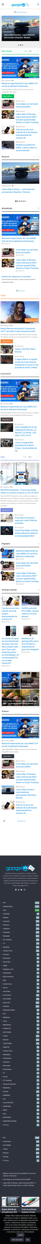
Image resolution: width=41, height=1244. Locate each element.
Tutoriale (6, 914)
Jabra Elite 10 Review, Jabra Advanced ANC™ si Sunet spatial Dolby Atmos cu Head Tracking (19, 703)
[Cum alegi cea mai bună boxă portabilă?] (8, 104)
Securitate (6, 962)
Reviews (9, 20)
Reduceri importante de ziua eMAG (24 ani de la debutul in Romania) (27, 554)
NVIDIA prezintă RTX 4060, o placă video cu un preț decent (26, 148)
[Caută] (38, 5)
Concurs (6, 1125)
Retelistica (6, 1088)
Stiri (30, 51)
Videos (5, 1036)
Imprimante (7, 973)
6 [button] (25, 201)
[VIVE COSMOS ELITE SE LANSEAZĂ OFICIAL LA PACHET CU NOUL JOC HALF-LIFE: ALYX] (7, 427)
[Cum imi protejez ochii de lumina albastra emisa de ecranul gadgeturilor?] (7, 530)
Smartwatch (7, 1058)
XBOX (5, 1110)
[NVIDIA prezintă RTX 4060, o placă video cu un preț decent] (8, 145)
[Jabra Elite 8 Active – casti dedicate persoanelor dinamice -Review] (20, 28)
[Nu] (38, 1228)
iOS (4, 1014)
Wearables (6, 1054)
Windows (6, 1017)
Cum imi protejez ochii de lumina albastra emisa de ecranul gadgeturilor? (26, 533)
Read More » (7, 96)
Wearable (6, 936)
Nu (28, 1240)
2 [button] (20, 45)
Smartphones (8, 906)
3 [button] (22, 45)
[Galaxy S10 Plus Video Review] (7, 349)
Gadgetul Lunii (8, 969)
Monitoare (6, 958)
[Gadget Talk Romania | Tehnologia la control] (20, 4)
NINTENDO (7, 1117)
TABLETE (6, 1047)
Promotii (6, 954)
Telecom (6, 925)
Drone (5, 988)
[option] (20, 28)
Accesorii (6, 921)
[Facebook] (16, 889)
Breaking (6, 947)
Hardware (6, 932)
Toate (25, 51)
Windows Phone (9, 1010)
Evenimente (7, 995)
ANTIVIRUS (7, 1032)
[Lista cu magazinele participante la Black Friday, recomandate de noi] (7, 443)
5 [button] (23, 201)
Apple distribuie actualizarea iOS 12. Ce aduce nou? (10, 1212)
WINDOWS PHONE (10, 1121)
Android (6, 1006)
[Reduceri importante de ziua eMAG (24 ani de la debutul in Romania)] (8, 554)
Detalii (20, 1235)
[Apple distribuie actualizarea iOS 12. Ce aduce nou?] (10, 1202)
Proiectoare (7, 1069)
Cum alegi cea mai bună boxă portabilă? (29, 686)
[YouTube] (21, 889)
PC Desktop (7, 940)
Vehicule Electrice (9, 1084)
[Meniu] (3, 5)
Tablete (5, 917)
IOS (4, 1099)
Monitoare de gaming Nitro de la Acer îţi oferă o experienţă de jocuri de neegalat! (30, 644)
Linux (5, 1021)
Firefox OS (7, 1028)
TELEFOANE (7, 1043)
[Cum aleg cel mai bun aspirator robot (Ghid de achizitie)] (7, 518)
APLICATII (6, 1003)
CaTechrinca (7, 984)
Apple (5, 965)
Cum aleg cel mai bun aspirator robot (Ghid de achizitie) (26, 520)
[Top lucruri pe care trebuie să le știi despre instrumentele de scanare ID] (8, 129)
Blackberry (7, 1025)
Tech (30, 457)
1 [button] (18, 45)
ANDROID (6, 1095)
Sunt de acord (17, 1240)
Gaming (5, 1091)
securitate (6, 991)
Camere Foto (7, 951)
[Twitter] (19, 889)
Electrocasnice (8, 976)
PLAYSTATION (8, 1103)
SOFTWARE (7, 999)
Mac (4, 980)
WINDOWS (7, 1106)
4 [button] (21, 201)
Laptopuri (6, 928)
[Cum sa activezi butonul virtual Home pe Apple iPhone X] (30, 1202)
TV (4, 943)
